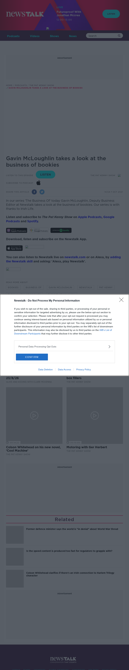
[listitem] (64, 346)
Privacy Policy (83, 369)
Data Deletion (45, 369)
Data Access (64, 369)
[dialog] (64, 335)
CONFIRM (32, 357)
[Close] (122, 301)
